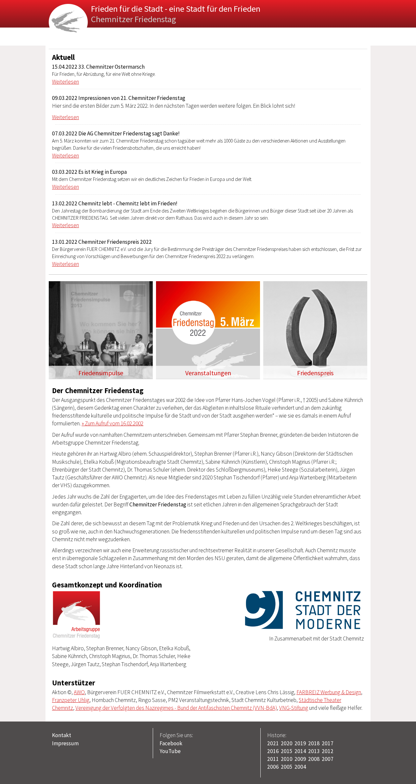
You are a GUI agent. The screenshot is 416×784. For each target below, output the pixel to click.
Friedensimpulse (100, 373)
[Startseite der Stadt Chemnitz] (302, 627)
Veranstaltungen (208, 373)
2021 (273, 743)
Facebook (171, 743)
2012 (327, 751)
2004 (300, 766)
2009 (300, 759)
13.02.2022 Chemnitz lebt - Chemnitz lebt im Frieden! (114, 203)
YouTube (170, 751)
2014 (300, 751)
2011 (273, 759)
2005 (286, 766)
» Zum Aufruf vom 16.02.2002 (112, 423)
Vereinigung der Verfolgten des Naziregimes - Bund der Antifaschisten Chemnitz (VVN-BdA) (176, 707)
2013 (314, 751)
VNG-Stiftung (293, 707)
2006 (273, 766)
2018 (314, 743)
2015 (286, 751)
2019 (300, 743)
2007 (327, 759)
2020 (286, 743)
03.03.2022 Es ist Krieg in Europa (89, 171)
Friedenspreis (315, 373)
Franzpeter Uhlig (70, 700)
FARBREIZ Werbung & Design (328, 692)
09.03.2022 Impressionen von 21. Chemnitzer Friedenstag (118, 98)
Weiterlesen (65, 81)
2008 (314, 759)
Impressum (65, 743)
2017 (327, 743)
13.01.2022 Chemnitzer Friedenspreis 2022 (102, 241)
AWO (79, 692)
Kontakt (61, 735)
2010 (286, 759)
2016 (273, 751)
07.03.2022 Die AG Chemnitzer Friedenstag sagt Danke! (116, 133)
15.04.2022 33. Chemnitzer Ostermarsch (98, 66)
